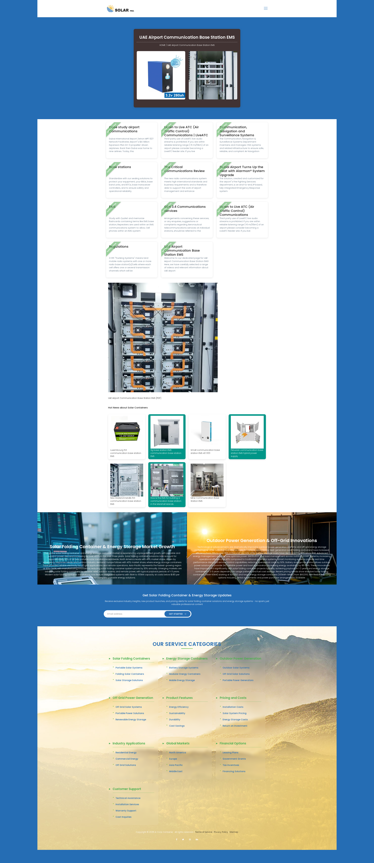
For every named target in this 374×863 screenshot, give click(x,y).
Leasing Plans (230, 752)
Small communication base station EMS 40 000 (205, 452)
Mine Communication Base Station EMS (205, 499)
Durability (174, 719)
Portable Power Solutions (130, 713)
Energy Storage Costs (235, 719)
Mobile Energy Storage (182, 680)
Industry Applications (129, 743)
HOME (162, 45)
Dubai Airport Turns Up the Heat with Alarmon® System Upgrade (242, 171)
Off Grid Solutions (126, 765)
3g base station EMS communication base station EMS (165, 453)
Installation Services (127, 804)
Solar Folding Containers (131, 659)
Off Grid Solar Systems (129, 707)
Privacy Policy (221, 832)
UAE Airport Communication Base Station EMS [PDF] (134, 398)
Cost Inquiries (123, 816)
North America (177, 752)
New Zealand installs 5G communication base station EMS (125, 501)
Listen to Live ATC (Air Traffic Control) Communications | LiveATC (186, 131)
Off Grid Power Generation (133, 698)
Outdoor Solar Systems (236, 667)
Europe (173, 758)
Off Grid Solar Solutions (236, 674)
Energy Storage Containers (187, 659)
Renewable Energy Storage (131, 719)
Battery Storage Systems (183, 667)
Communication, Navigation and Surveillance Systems (237, 131)
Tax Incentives (231, 765)
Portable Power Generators (238, 680)
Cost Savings (177, 725)
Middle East (175, 771)
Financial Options (233, 743)
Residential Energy (126, 752)
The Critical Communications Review (184, 169)
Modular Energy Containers (184, 674)
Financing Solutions (234, 771)
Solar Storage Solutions (129, 680)
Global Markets (177, 743)
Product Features (179, 698)
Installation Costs (233, 707)
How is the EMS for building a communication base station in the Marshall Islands (165, 501)
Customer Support (127, 789)
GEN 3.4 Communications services (185, 208)
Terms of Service (203, 832)
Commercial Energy (127, 758)
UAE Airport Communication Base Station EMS (191, 45)
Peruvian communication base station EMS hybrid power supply (247, 453)
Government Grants (234, 758)
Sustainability (177, 713)
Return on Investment (235, 725)
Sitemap (234, 832)
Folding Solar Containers (130, 674)
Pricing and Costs (233, 698)
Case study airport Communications (124, 129)
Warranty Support (126, 810)
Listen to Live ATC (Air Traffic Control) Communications (237, 210)
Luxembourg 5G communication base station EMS (125, 453)
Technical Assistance (128, 798)
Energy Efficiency (179, 707)
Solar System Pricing (234, 713)
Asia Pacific (176, 765)
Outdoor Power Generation (240, 659)
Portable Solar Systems (129, 667)
